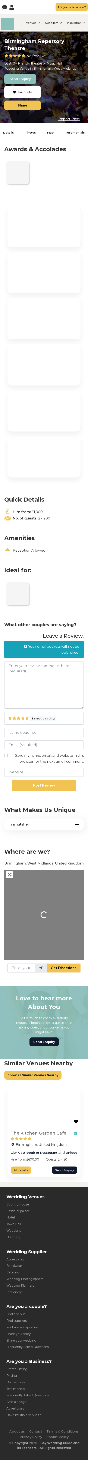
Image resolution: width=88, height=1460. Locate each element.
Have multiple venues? (23, 1415)
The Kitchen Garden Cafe (38, 1133)
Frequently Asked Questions (27, 1347)
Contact (35, 1431)
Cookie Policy (57, 1437)
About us (17, 1431)
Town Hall (13, 1224)
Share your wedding (21, 1340)
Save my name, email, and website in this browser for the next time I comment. (49, 758)
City (14, 1153)
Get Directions (63, 968)
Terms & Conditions (62, 1431)
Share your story (18, 1334)
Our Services (15, 1382)
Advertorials (15, 1408)
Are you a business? (71, 7)
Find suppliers (16, 1321)
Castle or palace (18, 1211)
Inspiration (74, 22)
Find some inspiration (22, 1327)
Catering (12, 1272)
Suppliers (51, 22)
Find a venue (16, 1314)
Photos (30, 132)
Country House (17, 1204)
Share (22, 105)
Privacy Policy (31, 1437)
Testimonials (75, 132)
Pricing (11, 1376)
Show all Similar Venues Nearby (32, 1075)
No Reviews (36, 56)
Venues (31, 22)
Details (8, 132)
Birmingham (43, 68)
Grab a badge (16, 1402)
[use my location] (41, 968)
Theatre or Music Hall (46, 63)
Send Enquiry (20, 79)
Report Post (69, 119)
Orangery (13, 1237)
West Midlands (65, 68)
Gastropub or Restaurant (37, 1153)
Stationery (14, 1292)
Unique (71, 1153)
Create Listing (16, 1369)
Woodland (14, 1231)
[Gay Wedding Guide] (7, 29)
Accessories (15, 1259)
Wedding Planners (20, 1285)
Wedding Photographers (24, 1279)
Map (50, 132)
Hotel (10, 1217)
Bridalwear (14, 1266)
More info (21, 1170)
